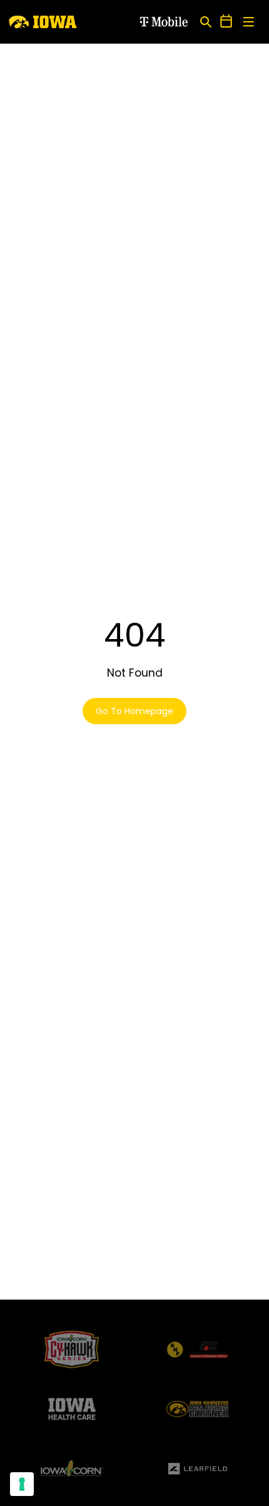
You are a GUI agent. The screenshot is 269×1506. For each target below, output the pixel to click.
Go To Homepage (134, 711)
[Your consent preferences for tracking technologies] (22, 1484)
